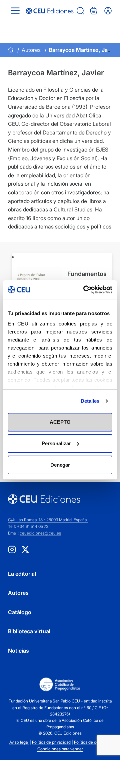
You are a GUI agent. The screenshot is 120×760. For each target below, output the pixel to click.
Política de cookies (91, 742)
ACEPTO (60, 422)
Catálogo (19, 612)
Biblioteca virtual (29, 631)
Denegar (60, 465)
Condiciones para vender (60, 748)
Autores (31, 49)
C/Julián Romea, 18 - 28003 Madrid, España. (48, 519)
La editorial (22, 573)
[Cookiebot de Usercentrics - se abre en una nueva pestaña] (84, 289)
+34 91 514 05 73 (32, 526)
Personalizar (56, 443)
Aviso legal (19, 742)
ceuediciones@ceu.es (40, 533)
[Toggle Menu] (15, 10)
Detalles (90, 401)
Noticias (18, 650)
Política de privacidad (51, 742)
